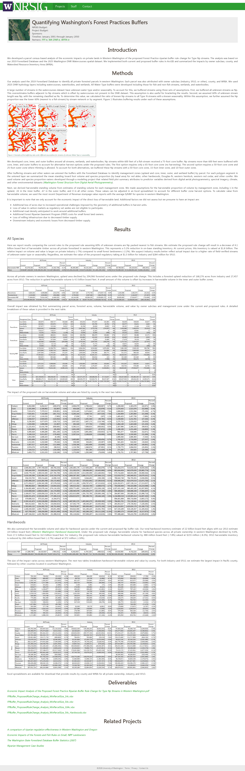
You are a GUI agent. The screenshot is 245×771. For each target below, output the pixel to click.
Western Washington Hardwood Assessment (55, 531)
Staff (74, 6)
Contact (87, 6)
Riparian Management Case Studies (25, 745)
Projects (60, 6)
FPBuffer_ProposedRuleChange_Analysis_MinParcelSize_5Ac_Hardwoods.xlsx (46, 712)
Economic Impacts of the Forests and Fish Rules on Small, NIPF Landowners (46, 735)
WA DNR (53, 39)
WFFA (64, 39)
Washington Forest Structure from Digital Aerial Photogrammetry (78, 182)
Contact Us (143, 768)
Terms (127, 768)
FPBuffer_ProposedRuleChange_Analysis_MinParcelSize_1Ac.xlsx (40, 696)
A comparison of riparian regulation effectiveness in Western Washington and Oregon (52, 729)
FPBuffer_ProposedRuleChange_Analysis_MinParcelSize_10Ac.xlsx (40, 707)
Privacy (134, 768)
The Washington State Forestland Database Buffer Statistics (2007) (41, 740)
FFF (43, 39)
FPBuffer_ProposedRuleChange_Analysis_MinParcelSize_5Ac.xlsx (40, 701)
